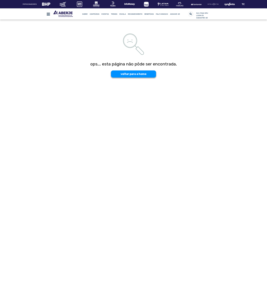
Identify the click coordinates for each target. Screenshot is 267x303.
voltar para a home (133, 74)
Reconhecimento (135, 14)
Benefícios (149, 14)
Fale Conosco (162, 14)
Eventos (105, 14)
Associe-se (175, 14)
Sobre (85, 14)
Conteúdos (94, 14)
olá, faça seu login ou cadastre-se (202, 15)
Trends (114, 14)
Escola (122, 14)
